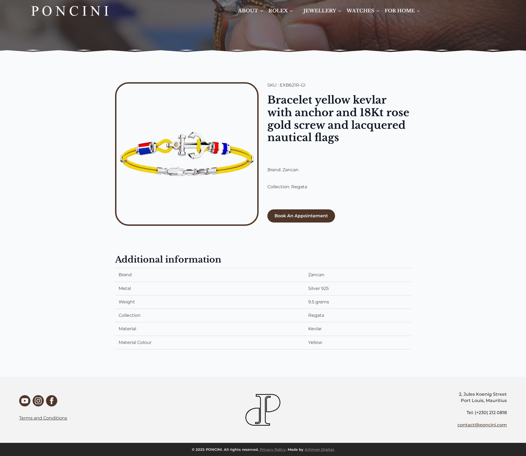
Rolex (278, 11)
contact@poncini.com (482, 425)
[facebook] (51, 400)
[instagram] (38, 400)
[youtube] (24, 400)
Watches (360, 11)
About (248, 11)
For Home (400, 11)
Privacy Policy (273, 449)
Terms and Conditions (43, 418)
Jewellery (320, 11)
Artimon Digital (319, 449)
